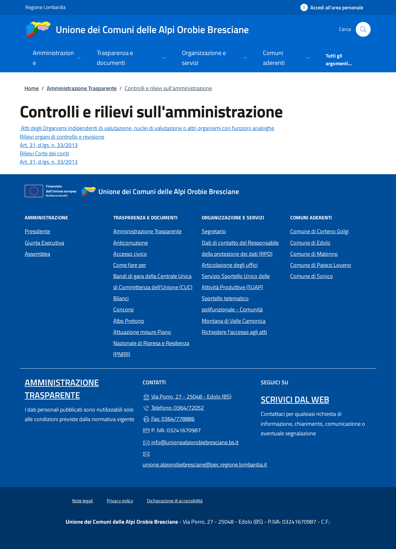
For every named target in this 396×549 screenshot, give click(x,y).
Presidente (37, 231)
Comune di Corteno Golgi (330, 230)
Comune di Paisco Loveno (330, 264)
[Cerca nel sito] (363, 29)
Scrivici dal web (295, 399)
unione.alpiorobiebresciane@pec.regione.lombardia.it (198, 464)
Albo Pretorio (128, 321)
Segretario (214, 231)
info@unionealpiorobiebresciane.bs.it (194, 442)
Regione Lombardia (45, 7)
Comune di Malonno (330, 253)
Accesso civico (130, 254)
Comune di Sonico (330, 275)
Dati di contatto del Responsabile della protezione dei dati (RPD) (240, 248)
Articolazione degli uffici (230, 265)
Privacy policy (120, 500)
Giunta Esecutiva (44, 243)
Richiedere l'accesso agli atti (234, 332)
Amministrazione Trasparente (82, 88)
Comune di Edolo (330, 242)
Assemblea (37, 254)
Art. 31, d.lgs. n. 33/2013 (49, 145)
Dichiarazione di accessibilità (175, 500)
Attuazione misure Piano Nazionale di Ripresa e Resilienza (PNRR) (151, 343)
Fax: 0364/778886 (172, 419)
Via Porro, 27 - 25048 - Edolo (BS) (201, 396)
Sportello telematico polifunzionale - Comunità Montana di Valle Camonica (242, 309)
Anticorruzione (130, 243)
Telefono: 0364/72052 (177, 407)
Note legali (82, 500)
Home (31, 88)
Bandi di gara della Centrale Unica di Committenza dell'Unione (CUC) (152, 281)
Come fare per (129, 265)
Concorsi (123, 309)
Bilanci (121, 298)
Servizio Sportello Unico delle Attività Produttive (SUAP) (236, 281)
